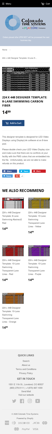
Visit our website (26, 394)
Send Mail (26, 391)
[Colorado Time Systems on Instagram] (30, 401)
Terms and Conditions (26, 369)
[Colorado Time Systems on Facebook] (22, 401)
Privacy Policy (26, 373)
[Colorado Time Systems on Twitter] (14, 401)
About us (26, 364)
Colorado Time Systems (28, 413)
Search (26, 360)
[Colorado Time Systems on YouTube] (37, 401)
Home (4, 49)
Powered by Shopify (25, 418)
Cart (47, 3)
